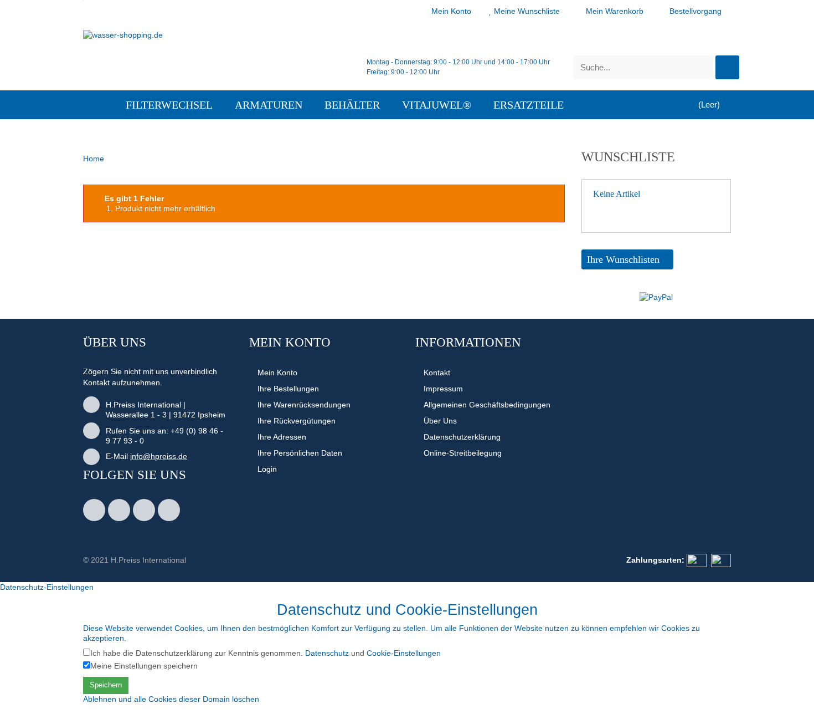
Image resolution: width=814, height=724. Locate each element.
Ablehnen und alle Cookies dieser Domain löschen (171, 699)
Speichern (106, 685)
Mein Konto (451, 11)
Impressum (443, 388)
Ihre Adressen (281, 436)
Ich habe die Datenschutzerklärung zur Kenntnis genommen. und (265, 653)
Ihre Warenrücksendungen (304, 404)
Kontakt (437, 372)
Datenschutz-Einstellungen (47, 587)
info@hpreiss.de (158, 456)
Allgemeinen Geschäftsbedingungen (487, 404)
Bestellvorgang (695, 11)
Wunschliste (628, 157)
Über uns (440, 420)
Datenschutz (327, 653)
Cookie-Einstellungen (404, 653)
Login (267, 469)
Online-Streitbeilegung (463, 452)
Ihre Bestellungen (288, 388)
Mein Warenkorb (614, 11)
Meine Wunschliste (527, 11)
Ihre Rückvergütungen (296, 420)
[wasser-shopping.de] (185, 50)
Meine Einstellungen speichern (144, 665)
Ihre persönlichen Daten (299, 452)
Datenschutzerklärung (462, 436)
